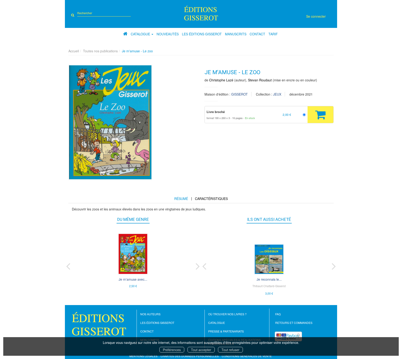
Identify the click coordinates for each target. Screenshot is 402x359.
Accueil (73, 51)
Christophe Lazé (221, 80)
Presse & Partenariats (226, 331)
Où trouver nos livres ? (227, 314)
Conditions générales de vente (247, 356)
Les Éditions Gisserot (202, 34)
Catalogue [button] (141, 34)
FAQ (278, 314)
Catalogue (216, 323)
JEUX (277, 94)
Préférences (172, 349)
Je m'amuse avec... (133, 279)
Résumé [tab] (181, 198)
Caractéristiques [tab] (211, 198)
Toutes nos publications (100, 51)
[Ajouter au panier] (320, 114)
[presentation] (68, 265)
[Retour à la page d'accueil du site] (201, 13)
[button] (110, 122)
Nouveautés (168, 34)
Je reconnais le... (269, 279)
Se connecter (316, 16)
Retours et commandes (293, 323)
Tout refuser (230, 349)
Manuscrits (235, 34)
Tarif (273, 34)
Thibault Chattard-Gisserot (269, 286)
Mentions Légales (143, 356)
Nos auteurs (150, 314)
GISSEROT (239, 94)
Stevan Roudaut (260, 80)
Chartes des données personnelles (190, 356)
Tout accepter (201, 349)
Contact (257, 34)
